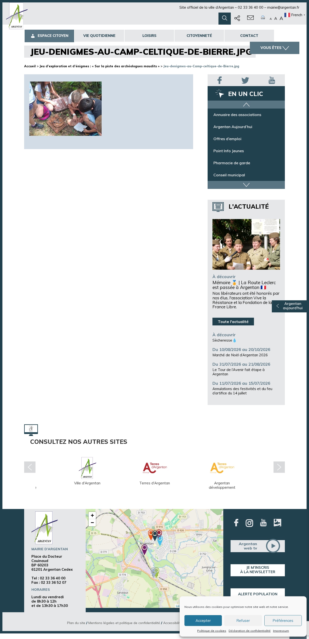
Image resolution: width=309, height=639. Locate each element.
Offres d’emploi (227, 138)
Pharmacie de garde (231, 162)
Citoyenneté (199, 35)
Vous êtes (270, 47)
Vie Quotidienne (99, 35)
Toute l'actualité (233, 321)
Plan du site (76, 623)
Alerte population (257, 594)
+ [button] (92, 515)
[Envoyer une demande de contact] (250, 19)
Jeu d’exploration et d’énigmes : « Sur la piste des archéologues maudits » (100, 66)
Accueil (30, 66)
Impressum (281, 630)
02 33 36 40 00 (250, 7)
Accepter (203, 620)
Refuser (243, 620)
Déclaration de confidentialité (250, 630)
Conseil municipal (229, 174)
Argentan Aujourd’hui (232, 126)
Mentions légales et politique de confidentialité (124, 623)
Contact (249, 35)
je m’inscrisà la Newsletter (257, 569)
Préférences (283, 620)
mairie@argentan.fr (283, 7)
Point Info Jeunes (228, 150)
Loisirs (149, 35)
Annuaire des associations (237, 114)
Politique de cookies (211, 630)
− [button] (92, 523)
